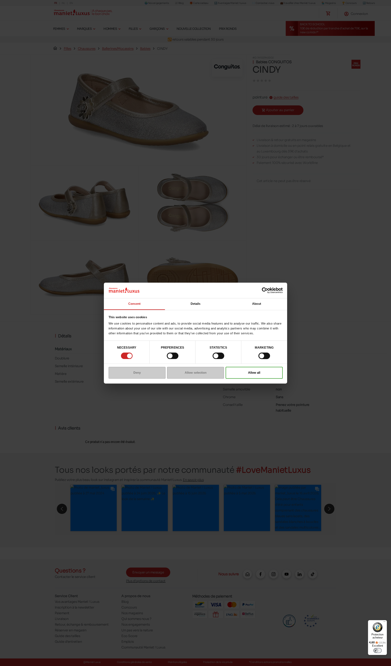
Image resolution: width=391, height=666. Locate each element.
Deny (137, 372)
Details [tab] (196, 304)
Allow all (254, 372)
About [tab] (256, 304)
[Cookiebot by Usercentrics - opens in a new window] (265, 290)
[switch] (172, 355)
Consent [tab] (134, 304)
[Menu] (384, 622)
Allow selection (195, 372)
